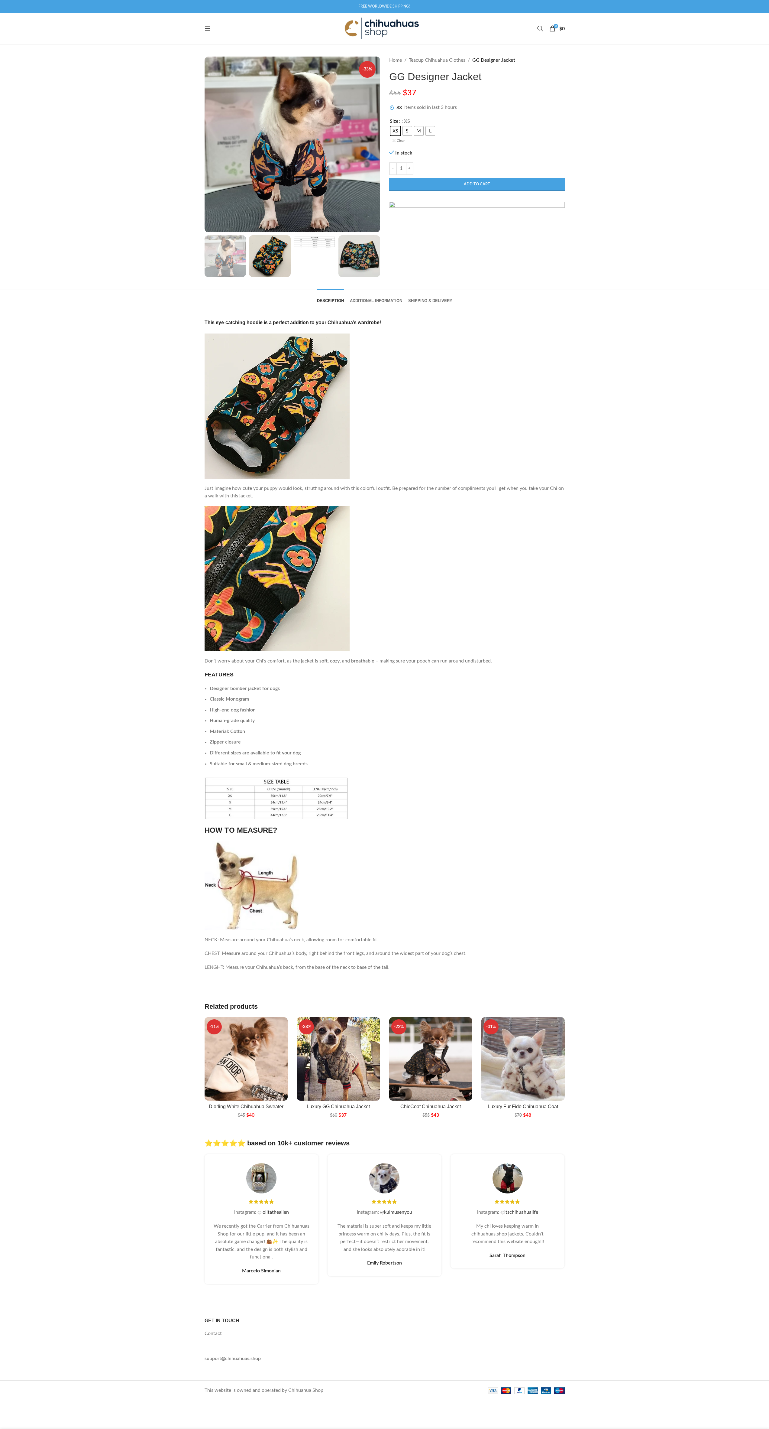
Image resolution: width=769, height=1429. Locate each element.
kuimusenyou (398, 1212)
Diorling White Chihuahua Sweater (246, 1106)
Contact (213, 1333)
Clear (401, 140)
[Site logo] (381, 28)
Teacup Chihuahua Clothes (437, 60)
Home (395, 60)
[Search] (540, 28)
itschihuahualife (521, 1212)
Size (394, 121)
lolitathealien (275, 1212)
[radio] (395, 130)
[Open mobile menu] (208, 28)
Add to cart (477, 184)
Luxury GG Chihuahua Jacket (338, 1106)
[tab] (330, 298)
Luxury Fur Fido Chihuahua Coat (523, 1106)
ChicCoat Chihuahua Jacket (430, 1106)
